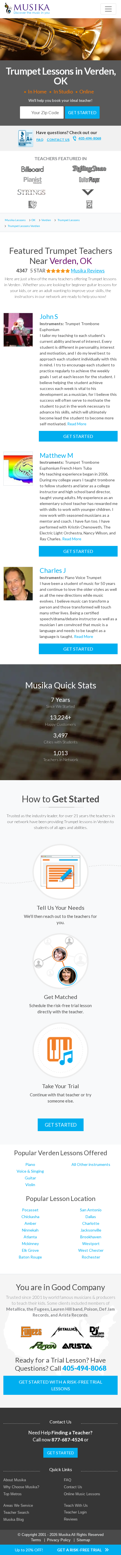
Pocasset (30, 1209)
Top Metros (12, 1494)
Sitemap (83, 1540)
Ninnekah (30, 1230)
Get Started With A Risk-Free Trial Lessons (60, 1385)
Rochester (91, 1257)
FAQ (39, 139)
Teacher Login (75, 1512)
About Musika (14, 1480)
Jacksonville (90, 1230)
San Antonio (91, 1209)
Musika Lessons (15, 220)
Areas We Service (18, 1505)
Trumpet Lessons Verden (24, 226)
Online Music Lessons (82, 1494)
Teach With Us (76, 1505)
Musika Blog (13, 1519)
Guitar (30, 1177)
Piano (30, 1164)
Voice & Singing (30, 1171)
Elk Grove (30, 1250)
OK (33, 220)
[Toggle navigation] (108, 9)
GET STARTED (82, 112)
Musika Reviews (88, 271)
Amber (30, 1223)
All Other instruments (90, 1164)
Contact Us (73, 1487)
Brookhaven (90, 1236)
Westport (91, 1243)
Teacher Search (16, 1512)
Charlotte (90, 1223)
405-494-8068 (90, 138)
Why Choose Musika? (21, 1487)
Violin (30, 1184)
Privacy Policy (59, 1540)
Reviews (71, 1519)
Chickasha (30, 1216)
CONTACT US (58, 139)
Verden (46, 220)
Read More (76, 423)
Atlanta (30, 1236)
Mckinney (30, 1243)
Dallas (91, 1216)
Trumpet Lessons (69, 220)
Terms (36, 1540)
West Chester (91, 1250)
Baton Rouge (30, 1257)
